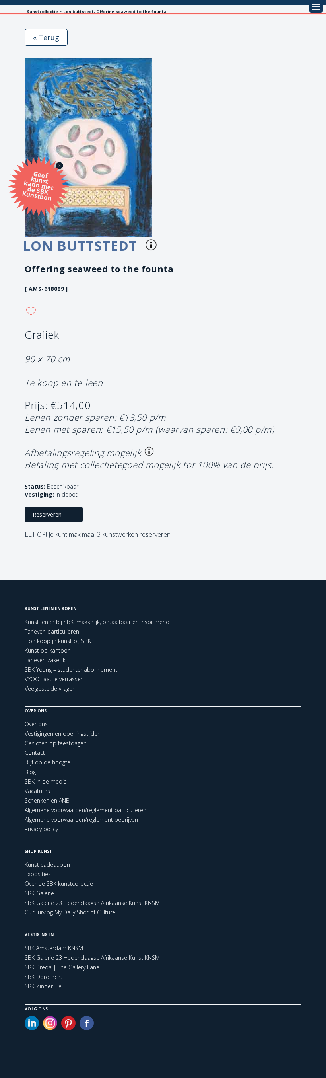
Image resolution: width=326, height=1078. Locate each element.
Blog (30, 772)
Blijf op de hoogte (47, 762)
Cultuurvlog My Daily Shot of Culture (70, 912)
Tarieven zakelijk (45, 660)
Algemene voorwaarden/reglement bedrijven (81, 819)
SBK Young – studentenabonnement (71, 669)
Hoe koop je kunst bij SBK (58, 641)
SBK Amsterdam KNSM (54, 948)
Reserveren (47, 514)
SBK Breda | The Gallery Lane (62, 967)
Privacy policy (41, 829)
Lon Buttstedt (82, 245)
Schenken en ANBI (48, 800)
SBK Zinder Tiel (44, 986)
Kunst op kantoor (47, 650)
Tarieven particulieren (52, 631)
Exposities (38, 874)
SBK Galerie (39, 893)
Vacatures (37, 791)
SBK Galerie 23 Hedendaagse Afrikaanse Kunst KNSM (92, 902)
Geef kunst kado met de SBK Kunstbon (37, 185)
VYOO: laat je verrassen (54, 679)
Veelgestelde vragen (50, 688)
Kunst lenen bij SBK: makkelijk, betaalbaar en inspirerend (97, 622)
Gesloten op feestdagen (56, 743)
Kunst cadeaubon (47, 864)
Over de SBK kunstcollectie (59, 883)
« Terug (46, 37)
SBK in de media (46, 781)
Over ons (36, 724)
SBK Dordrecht (43, 977)
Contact (35, 752)
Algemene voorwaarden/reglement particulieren (85, 810)
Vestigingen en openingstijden (63, 733)
